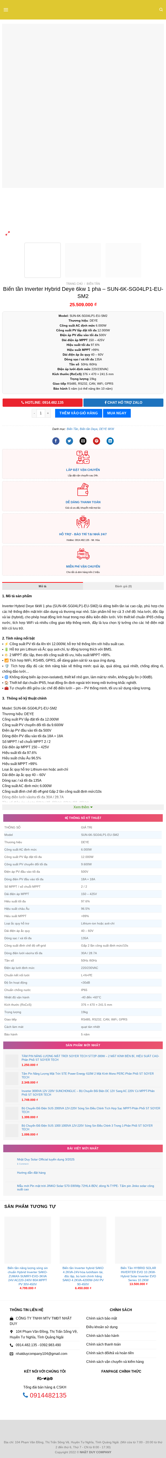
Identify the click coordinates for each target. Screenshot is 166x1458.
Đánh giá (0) (123, 586)
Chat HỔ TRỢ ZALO (124, 402)
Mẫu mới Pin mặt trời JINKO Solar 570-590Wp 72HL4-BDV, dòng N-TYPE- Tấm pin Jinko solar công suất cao (85, 1187)
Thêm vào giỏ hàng (78, 413)
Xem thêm (81, 807)
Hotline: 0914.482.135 (44, 402)
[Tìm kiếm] (161, 9)
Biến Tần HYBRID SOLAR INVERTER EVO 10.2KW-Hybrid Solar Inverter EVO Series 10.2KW (138, 1274)
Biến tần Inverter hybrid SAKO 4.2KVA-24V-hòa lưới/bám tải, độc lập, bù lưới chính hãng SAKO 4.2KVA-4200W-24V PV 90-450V (83, 1276)
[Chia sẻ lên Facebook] (55, 441)
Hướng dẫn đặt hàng (31, 1172)
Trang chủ (74, 283)
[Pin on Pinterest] (96, 441)
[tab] (42, 586)
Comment (23, 1164)
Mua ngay (117, 413)
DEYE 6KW (106, 429)
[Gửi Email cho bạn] (83, 441)
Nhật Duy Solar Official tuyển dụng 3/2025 (46, 1159)
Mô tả (42, 586)
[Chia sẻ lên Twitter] (69, 441)
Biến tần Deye (88, 429)
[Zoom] (8, 234)
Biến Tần (93, 283)
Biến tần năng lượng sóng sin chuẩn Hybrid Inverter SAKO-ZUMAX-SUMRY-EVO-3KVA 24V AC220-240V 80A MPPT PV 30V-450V (28, 1276)
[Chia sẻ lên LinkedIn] (110, 441)
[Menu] (5, 9)
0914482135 (48, 1395)
